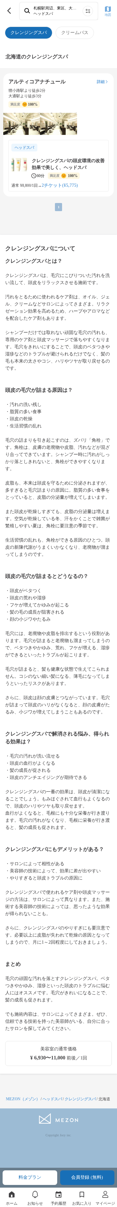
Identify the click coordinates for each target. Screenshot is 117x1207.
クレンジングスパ (80, 1099)
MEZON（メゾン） (23, 1099)
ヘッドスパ (52, 1099)
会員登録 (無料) (87, 1177)
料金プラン (30, 1177)
